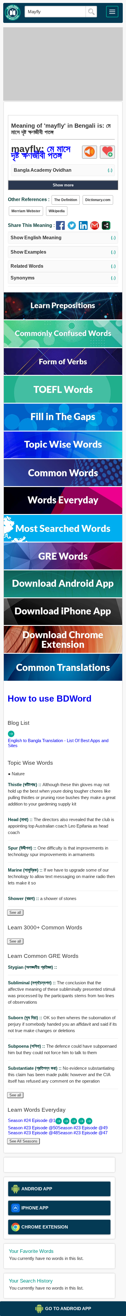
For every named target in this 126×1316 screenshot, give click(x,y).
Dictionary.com (97, 200)
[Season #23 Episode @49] (74, 1122)
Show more (63, 185)
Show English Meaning (63, 237)
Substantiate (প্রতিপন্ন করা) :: (35, 1068)
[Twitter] (73, 228)
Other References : (29, 199)
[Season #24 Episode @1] (59, 1122)
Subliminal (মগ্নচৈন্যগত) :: (32, 982)
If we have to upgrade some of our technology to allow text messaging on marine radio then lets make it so (61, 876)
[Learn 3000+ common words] (63, 484)
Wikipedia (57, 211)
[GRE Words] (63, 567)
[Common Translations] (63, 679)
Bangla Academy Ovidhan (63, 170)
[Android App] (63, 595)
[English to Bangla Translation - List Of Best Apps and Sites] (11, 735)
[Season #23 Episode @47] (89, 1122)
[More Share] (106, 228)
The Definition (65, 200)
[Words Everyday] (63, 512)
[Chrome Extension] (63, 651)
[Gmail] (96, 228)
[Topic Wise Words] (63, 456)
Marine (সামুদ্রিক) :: (26, 869)
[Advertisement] (63, 64)
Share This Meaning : (31, 225)
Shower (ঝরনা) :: (24, 898)
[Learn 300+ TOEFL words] (63, 401)
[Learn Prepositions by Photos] (63, 317)
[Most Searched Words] (63, 539)
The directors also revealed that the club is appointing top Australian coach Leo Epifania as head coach (61, 826)
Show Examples (63, 252)
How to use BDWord (49, 698)
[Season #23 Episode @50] (67, 1122)
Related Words (63, 266)
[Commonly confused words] (63, 345)
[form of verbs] (63, 373)
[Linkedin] (84, 228)
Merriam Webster (25, 211)
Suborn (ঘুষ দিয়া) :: (25, 1017)
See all (15, 912)
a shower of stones (42, 898)
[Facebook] (61, 228)
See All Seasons (23, 1141)
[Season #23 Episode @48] (82, 1122)
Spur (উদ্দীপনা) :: (23, 847)
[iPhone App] (63, 623)
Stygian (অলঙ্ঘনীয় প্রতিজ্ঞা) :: (32, 967)
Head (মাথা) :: (21, 819)
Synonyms (63, 277)
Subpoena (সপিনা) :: (27, 1046)
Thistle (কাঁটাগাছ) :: (25, 784)
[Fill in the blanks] (63, 429)
